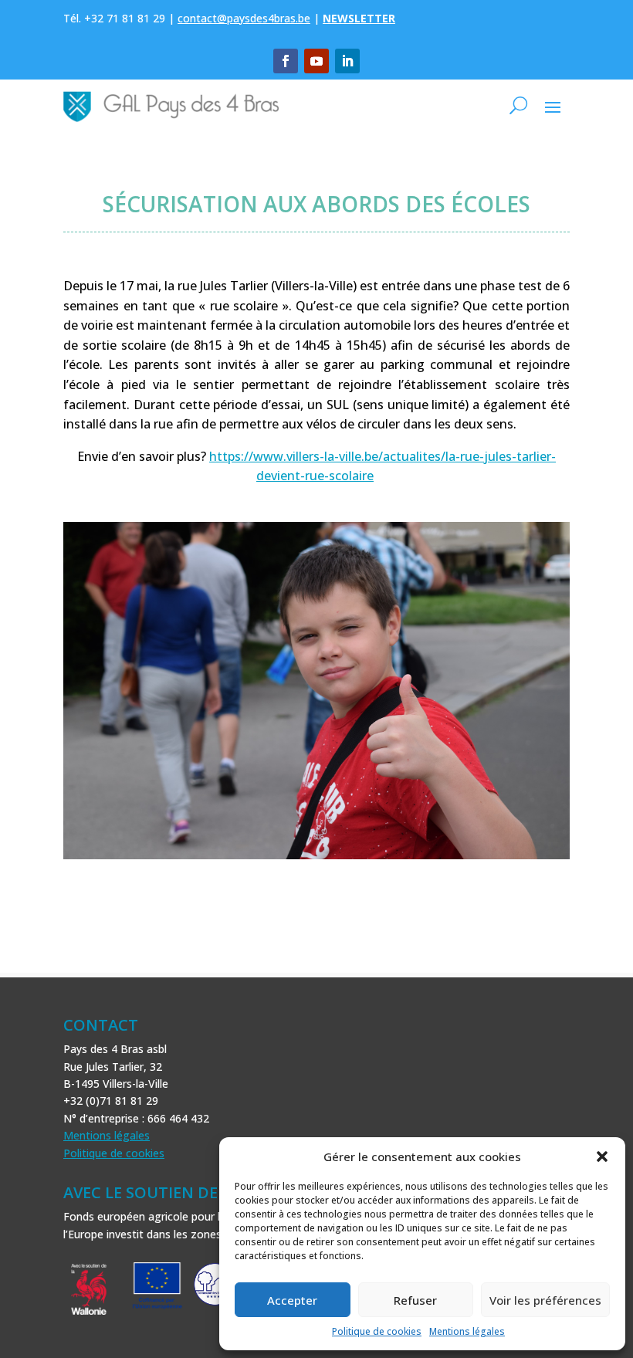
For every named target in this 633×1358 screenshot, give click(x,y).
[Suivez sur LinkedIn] (347, 61)
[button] (602, 1156)
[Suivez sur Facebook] (285, 61)
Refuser (415, 1300)
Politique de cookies (376, 1331)
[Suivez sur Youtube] (316, 61)
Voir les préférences (545, 1300)
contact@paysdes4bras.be (244, 18)
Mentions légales (467, 1331)
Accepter (292, 1300)
